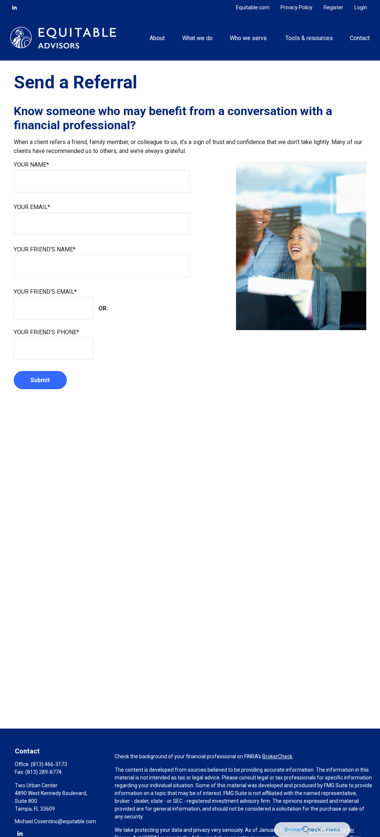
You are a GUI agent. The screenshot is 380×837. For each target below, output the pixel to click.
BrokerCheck (277, 756)
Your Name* (31, 164)
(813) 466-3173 (49, 764)
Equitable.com (252, 7)
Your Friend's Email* (45, 291)
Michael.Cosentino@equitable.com (55, 821)
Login (360, 7)
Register (333, 7)
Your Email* (32, 207)
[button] (157, 37)
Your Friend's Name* (45, 249)
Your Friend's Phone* (46, 332)
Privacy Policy (296, 7)
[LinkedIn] (14, 7)
